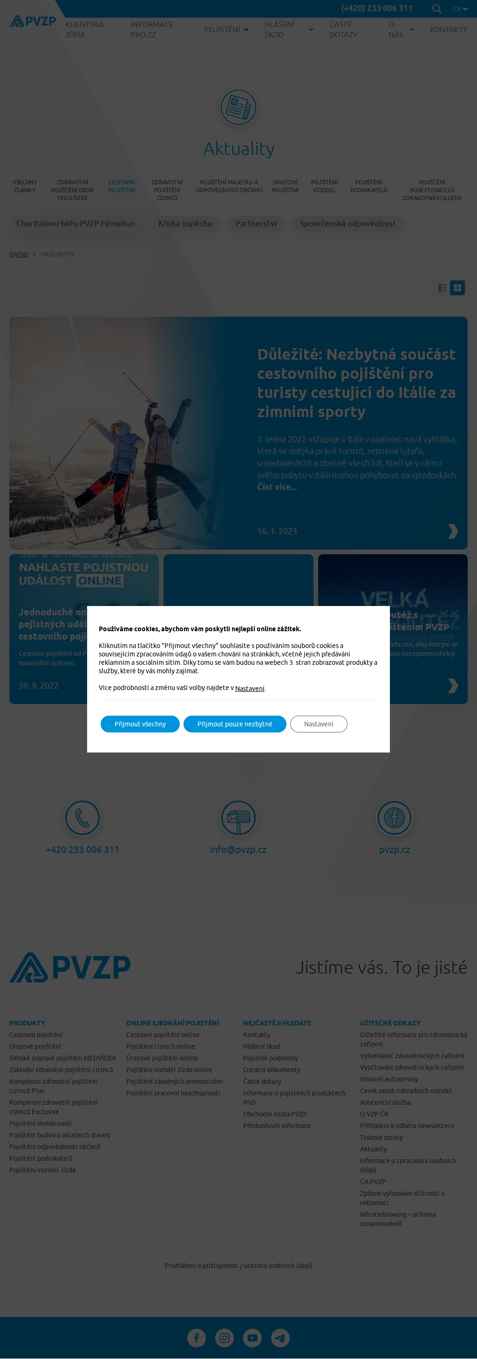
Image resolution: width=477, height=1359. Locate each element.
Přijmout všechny (140, 724)
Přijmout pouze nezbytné (235, 724)
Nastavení (250, 688)
